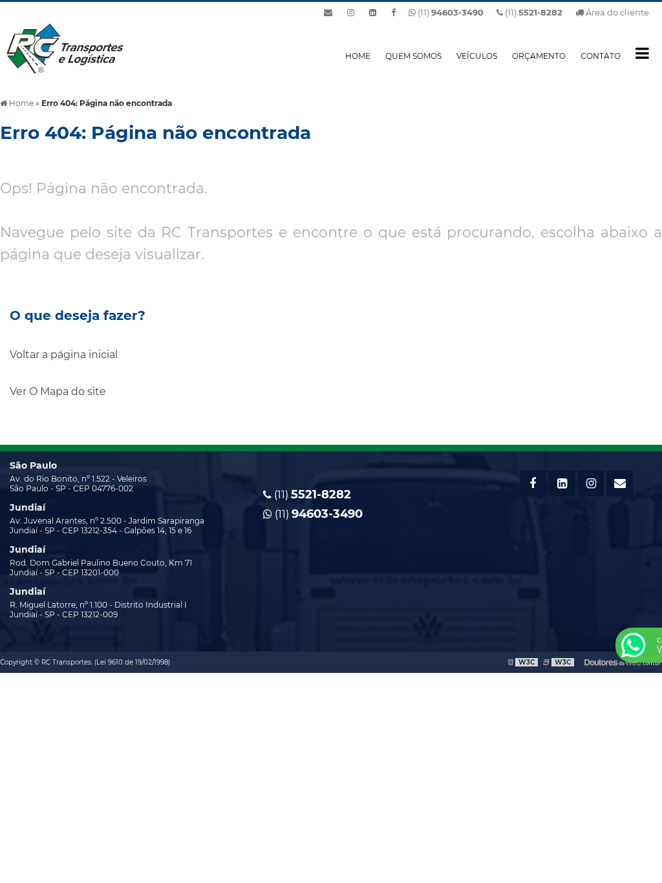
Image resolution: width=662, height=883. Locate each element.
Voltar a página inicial (64, 354)
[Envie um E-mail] (328, 12)
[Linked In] (372, 12)
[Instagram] (350, 12)
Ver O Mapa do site (58, 391)
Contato (601, 56)
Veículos (476, 56)
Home (357, 56)
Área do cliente (616, 12)
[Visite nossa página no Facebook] (393, 12)
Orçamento (539, 56)
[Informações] (642, 53)
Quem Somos (413, 56)
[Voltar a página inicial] (64, 47)
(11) (532, 12)
